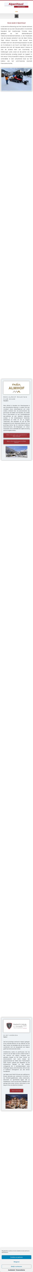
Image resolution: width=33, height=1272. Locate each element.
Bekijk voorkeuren (16, 1266)
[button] (16, 16)
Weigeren (16, 1262)
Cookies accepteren (16, 1257)
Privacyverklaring (20, 1270)
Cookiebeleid (11, 1270)
